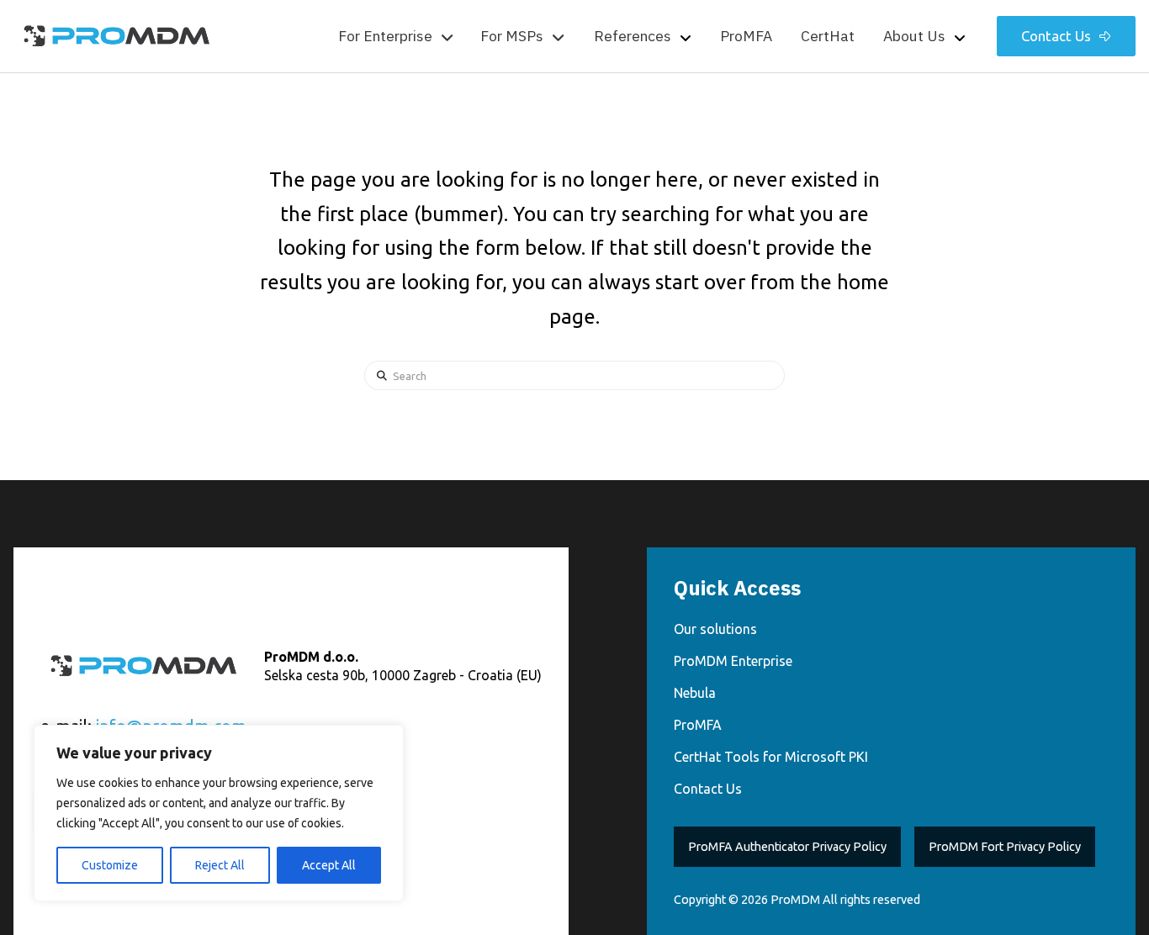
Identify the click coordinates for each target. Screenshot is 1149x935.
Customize (110, 865)
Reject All (220, 865)
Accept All (329, 865)
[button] (396, 36)
